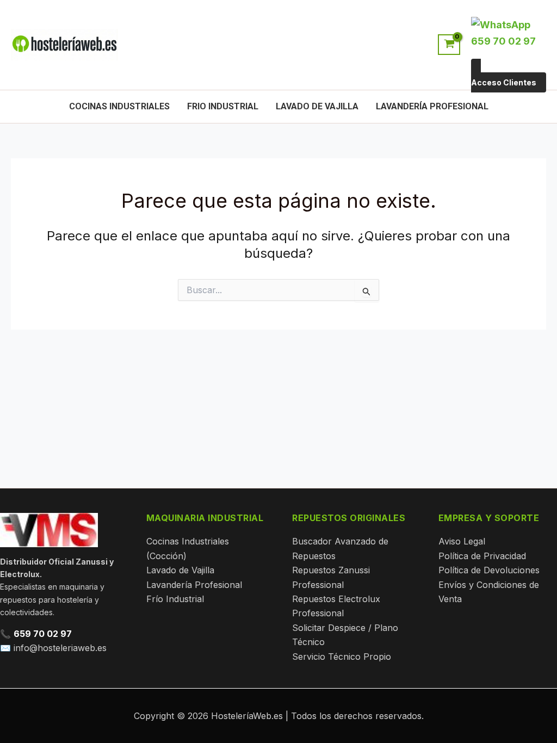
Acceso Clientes (503, 82)
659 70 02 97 (43, 633)
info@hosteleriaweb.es (60, 647)
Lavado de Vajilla (317, 106)
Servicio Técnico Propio (341, 656)
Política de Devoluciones (489, 570)
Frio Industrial (222, 106)
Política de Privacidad (482, 555)
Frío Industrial (175, 598)
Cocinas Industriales (119, 106)
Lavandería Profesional (432, 106)
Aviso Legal (461, 541)
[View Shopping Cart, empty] (449, 44)
